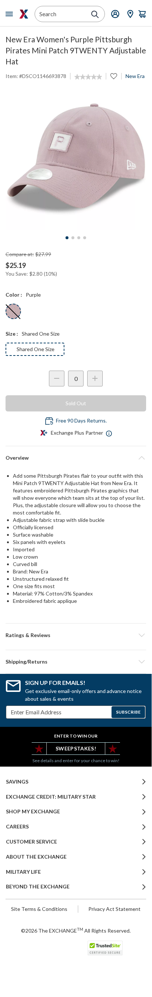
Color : (14, 294)
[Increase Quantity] (95, 378)
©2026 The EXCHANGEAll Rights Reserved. (76, 930)
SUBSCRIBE (128, 712)
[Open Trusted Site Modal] (105, 948)
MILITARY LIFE (23, 872)
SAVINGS (17, 782)
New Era (135, 76)
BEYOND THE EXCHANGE (38, 887)
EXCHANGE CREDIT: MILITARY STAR (51, 797)
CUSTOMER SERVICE (31, 842)
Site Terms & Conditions (39, 909)
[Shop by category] (11, 14)
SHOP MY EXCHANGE (33, 811)
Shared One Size (35, 349)
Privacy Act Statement (114, 909)
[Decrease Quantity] (56, 378)
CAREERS (17, 827)
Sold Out (76, 403)
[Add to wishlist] (113, 76)
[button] (76, 635)
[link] (88, 77)
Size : (12, 333)
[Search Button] (95, 14)
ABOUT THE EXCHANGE (36, 857)
